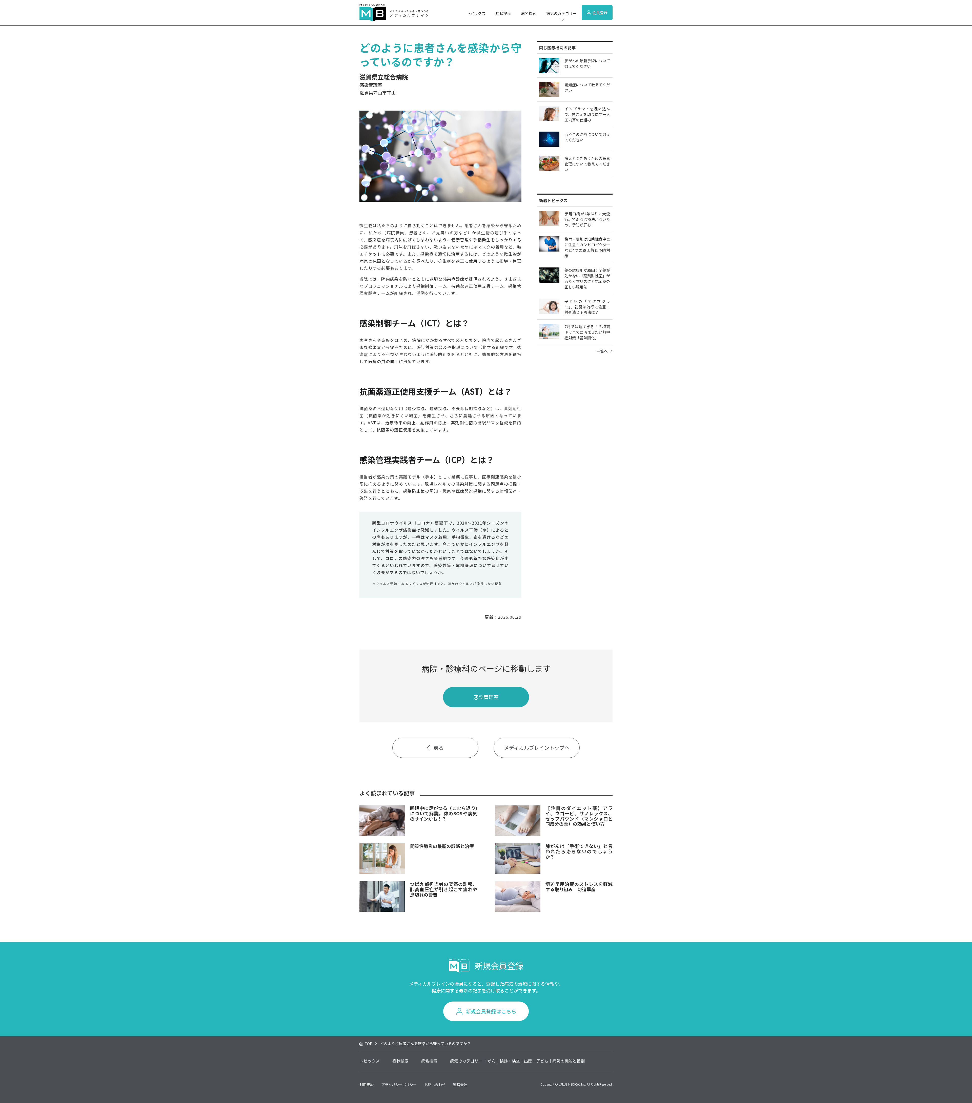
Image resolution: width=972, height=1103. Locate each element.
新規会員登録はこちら (491, 1011)
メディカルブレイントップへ (537, 747)
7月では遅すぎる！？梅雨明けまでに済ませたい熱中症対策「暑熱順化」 (587, 332)
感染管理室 (486, 697)
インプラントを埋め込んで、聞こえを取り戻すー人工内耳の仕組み (587, 114)
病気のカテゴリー (561, 13)
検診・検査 (510, 1061)
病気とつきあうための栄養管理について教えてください (587, 164)
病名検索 (528, 13)
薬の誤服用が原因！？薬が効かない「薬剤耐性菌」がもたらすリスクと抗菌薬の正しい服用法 (587, 278)
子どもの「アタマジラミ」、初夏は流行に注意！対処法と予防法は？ (587, 307)
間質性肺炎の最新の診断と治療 (442, 846)
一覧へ (602, 351)
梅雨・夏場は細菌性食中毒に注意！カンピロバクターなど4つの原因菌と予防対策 (587, 247)
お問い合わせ (435, 1084)
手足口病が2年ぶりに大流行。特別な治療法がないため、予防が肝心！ (587, 219)
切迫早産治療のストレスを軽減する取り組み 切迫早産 (579, 886)
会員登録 (600, 12)
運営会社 (460, 1084)
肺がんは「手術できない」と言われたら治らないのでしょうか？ (579, 851)
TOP (368, 1043)
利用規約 (366, 1084)
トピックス (476, 13)
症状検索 (503, 13)
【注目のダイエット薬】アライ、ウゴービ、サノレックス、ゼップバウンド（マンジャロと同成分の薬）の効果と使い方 (579, 816)
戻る (439, 747)
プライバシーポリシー (399, 1084)
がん (492, 1061)
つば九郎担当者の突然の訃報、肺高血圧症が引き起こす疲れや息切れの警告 (443, 889)
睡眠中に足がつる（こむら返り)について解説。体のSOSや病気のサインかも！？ (443, 813)
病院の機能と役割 (568, 1061)
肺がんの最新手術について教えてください (587, 63)
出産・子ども (536, 1061)
